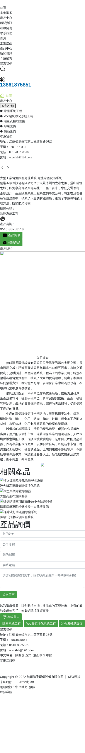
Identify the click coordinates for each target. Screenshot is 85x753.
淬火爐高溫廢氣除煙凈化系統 (20, 485)
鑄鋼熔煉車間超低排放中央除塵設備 (24, 506)
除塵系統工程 (9, 213)
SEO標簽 (74, 676)
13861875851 (17, 147)
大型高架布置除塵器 (13, 496)
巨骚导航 (6, 692)
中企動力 (21, 687)
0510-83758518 (19, 152)
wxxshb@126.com (20, 157)
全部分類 (8, 106)
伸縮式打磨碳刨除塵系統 (17, 517)
